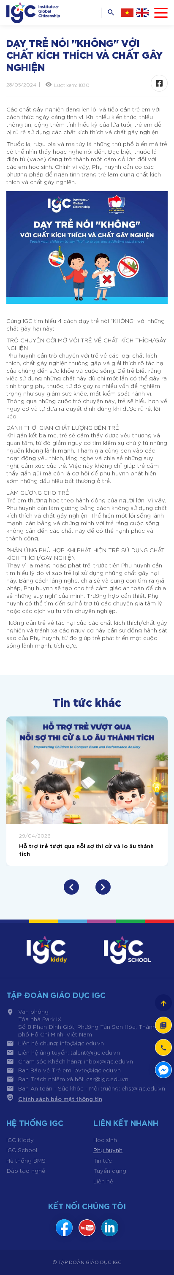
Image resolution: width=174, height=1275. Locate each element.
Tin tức (102, 1160)
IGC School (21, 1149)
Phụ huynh (107, 1149)
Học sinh (105, 1139)
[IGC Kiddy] (46, 950)
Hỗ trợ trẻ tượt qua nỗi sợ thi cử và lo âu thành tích (86, 849)
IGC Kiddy (20, 1139)
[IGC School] (127, 950)
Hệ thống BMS (26, 1160)
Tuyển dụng (109, 1170)
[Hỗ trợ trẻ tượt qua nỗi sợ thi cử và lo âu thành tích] (87, 770)
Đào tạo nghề (25, 1170)
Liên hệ (103, 1181)
